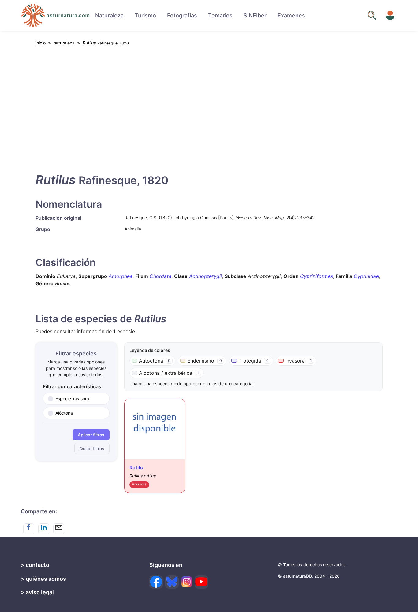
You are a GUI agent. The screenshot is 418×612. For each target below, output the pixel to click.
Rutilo (136, 468)
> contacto (35, 565)
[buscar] (372, 15)
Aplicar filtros (91, 434)
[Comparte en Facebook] (28, 528)
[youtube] (201, 582)
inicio (40, 42)
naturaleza (64, 42)
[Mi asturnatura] (390, 15)
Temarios (220, 15)
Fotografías (182, 15)
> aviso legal (37, 592)
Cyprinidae (366, 276)
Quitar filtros (92, 448)
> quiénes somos (43, 579)
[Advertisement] (209, 107)
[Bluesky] (172, 582)
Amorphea (120, 276)
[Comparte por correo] (58, 528)
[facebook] (156, 582)
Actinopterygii (205, 276)
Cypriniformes (316, 276)
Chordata (160, 276)
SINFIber (255, 15)
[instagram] (186, 581)
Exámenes (291, 15)
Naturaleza (109, 15)
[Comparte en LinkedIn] (43, 528)
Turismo (145, 15)
